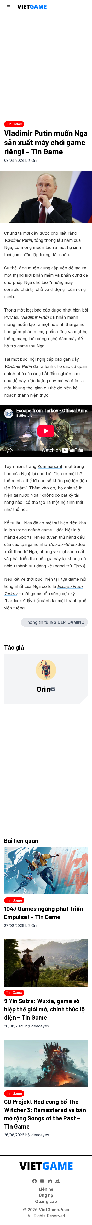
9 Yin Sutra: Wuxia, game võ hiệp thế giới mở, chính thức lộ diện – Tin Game (44, 1009)
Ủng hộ (46, 1195)
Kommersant (50, 466)
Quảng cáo (46, 1201)
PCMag (11, 317)
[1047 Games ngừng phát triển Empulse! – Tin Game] (46, 870)
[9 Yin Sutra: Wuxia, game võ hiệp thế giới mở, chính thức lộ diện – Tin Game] (46, 963)
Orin (34, 160)
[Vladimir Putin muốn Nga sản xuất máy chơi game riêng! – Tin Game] (46, 197)
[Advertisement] (46, 65)
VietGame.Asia (54, 1209)
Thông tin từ (54, 622)
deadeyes (40, 1026)
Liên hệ (46, 1189)
